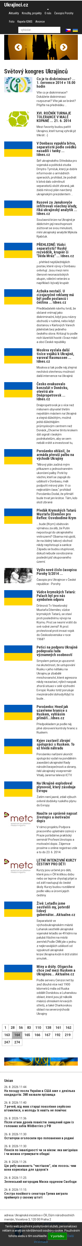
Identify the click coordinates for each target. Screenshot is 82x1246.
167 (47, 1035)
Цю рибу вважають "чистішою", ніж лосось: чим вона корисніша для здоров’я (40, 1167)
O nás (48, 13)
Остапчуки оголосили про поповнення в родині (39, 1138)
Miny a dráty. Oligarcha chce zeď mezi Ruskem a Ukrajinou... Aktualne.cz (56, 970)
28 (13, 1028)
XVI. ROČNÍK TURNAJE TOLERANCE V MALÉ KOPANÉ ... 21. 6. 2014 (54, 117)
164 (17, 1035)
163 (7, 1035)
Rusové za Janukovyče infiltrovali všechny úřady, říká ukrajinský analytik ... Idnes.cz (57, 208)
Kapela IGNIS (24, 21)
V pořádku (57, 1236)
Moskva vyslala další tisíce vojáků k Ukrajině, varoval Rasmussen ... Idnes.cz (55, 356)
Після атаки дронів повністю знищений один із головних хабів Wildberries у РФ (39, 1124)
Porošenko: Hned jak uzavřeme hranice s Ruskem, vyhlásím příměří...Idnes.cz (52, 712)
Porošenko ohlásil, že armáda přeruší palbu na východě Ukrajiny (55, 455)
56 (21, 1028)
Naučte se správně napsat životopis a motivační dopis (57, 817)
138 (48, 1028)
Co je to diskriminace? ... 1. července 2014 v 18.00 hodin (56, 83)
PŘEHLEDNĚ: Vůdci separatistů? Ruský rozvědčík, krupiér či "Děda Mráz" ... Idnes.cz (55, 250)
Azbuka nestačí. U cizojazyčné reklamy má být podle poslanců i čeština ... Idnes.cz (55, 296)
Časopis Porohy (63, 13)
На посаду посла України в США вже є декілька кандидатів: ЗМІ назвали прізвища (39, 1093)
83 (29, 1028)
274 (17, 1042)
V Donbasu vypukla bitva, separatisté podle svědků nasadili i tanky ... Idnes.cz (56, 149)
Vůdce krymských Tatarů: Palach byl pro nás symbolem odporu (56, 596)
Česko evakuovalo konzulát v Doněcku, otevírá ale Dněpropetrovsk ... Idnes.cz (52, 391)
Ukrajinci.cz (16, 5)
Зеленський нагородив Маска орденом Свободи (40, 1182)
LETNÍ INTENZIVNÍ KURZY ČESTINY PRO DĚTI (56, 862)
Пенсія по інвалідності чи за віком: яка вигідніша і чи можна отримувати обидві (41, 1152)
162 (68, 1028)
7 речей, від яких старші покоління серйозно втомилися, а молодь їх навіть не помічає (37, 1108)
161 (58, 1028)
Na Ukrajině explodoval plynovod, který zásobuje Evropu (56, 787)
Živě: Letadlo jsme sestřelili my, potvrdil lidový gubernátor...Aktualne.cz (56, 909)
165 (27, 1035)
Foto (12, 21)
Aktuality (14, 13)
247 (7, 1042)
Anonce (40, 21)
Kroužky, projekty (32, 13)
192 (57, 1035)
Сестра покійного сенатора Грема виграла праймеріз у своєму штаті (36, 1195)
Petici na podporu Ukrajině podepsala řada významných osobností (57, 651)
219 (67, 1035)
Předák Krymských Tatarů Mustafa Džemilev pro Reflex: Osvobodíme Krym (56, 514)
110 (38, 1028)
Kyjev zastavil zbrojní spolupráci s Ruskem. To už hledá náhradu (55, 744)
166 (37, 1035)
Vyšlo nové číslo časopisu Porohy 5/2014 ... (57, 572)
